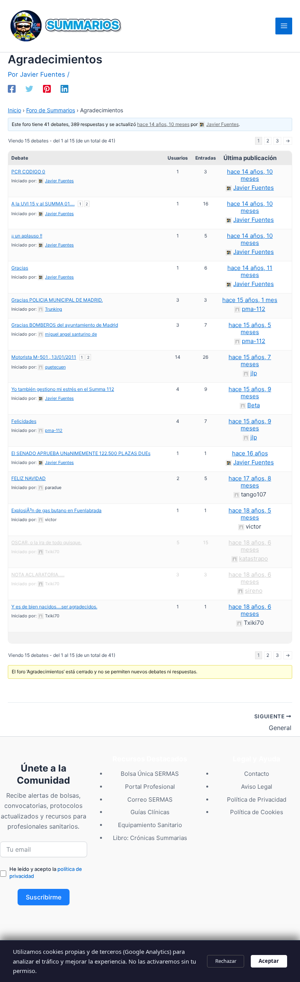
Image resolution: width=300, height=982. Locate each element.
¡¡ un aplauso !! (26, 236)
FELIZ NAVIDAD (28, 478)
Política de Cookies (256, 812)
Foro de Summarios (50, 110)
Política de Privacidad (256, 799)
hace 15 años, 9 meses (250, 392)
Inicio (14, 110)
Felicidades (23, 421)
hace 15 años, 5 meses (250, 328)
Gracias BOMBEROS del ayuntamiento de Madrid (64, 325)
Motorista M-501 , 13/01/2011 (43, 357)
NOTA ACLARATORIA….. (37, 574)
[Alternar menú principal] (283, 26)
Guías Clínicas (150, 812)
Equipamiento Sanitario (150, 825)
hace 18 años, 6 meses (250, 546)
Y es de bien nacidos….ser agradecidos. (54, 607)
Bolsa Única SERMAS (150, 773)
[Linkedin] (64, 89)
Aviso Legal (256, 786)
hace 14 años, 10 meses (163, 124)
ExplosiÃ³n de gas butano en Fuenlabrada (56, 510)
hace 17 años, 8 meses (250, 482)
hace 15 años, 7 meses (250, 360)
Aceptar (269, 960)
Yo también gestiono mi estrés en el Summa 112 (62, 389)
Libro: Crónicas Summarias (150, 838)
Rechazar (225, 960)
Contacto (256, 773)
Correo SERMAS (150, 799)
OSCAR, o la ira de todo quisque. (46, 542)
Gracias (19, 268)
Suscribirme (43, 897)
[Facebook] (12, 89)
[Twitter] (29, 89)
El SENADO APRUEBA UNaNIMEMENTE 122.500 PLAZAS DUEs (80, 453)
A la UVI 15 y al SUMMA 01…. (43, 204)
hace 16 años (250, 453)
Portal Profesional (150, 786)
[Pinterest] (47, 89)
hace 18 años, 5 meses (250, 514)
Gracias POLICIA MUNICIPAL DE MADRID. (57, 300)
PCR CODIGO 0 (28, 171)
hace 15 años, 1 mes (249, 300)
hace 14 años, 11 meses (249, 271)
